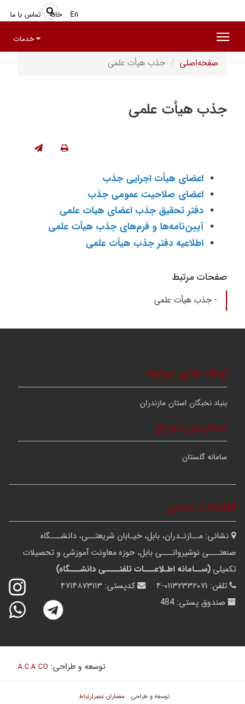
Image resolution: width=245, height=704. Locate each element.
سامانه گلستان (204, 457)
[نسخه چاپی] (64, 148)
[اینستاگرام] (25, 587)
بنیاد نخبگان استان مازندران (183, 403)
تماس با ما (25, 14)
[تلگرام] (60, 610)
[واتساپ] (25, 610)
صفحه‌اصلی (199, 63)
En (74, 14)
